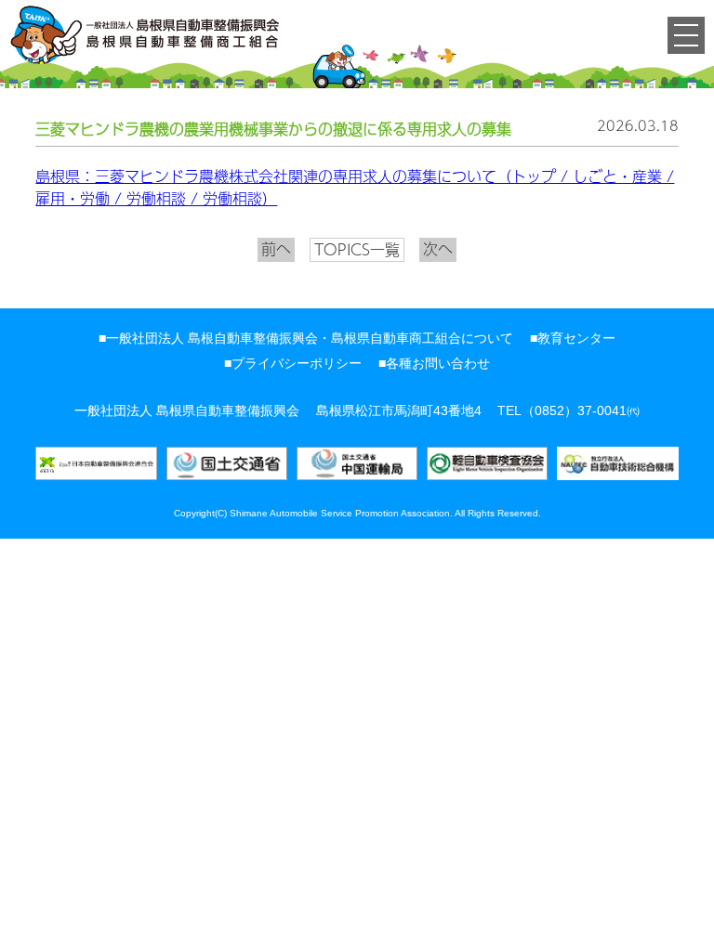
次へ (438, 249)
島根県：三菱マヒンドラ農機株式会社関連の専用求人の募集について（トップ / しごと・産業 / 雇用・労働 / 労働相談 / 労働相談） (354, 187)
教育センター (576, 338)
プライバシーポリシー (296, 364)
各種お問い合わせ (438, 364)
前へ (276, 249)
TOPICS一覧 (357, 249)
